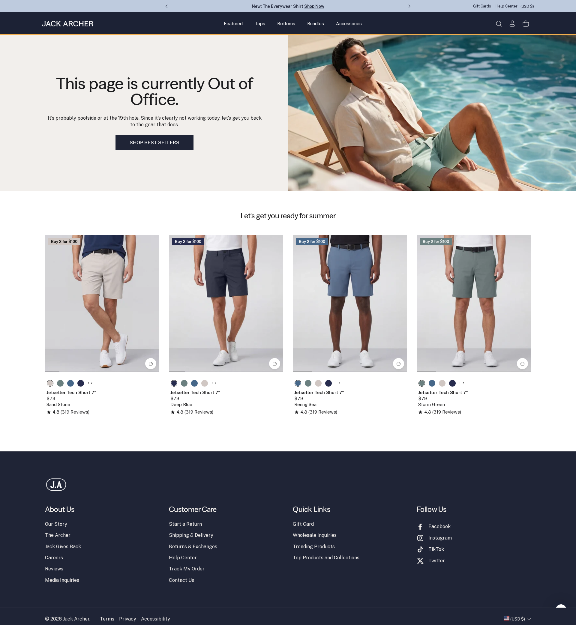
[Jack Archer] (67, 23)
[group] (102, 303)
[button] (498, 23)
